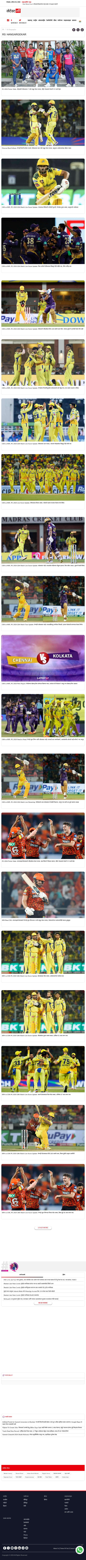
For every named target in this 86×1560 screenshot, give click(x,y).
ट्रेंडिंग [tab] (64, 1275)
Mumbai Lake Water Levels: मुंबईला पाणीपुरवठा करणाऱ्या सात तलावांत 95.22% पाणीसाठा (28, 1288)
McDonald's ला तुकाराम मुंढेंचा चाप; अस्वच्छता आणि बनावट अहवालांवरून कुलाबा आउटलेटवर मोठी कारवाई (31, 1299)
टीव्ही (25, 1506)
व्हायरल (74, 20)
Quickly (14, 23)
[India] (80, 22)
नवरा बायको (19, 1477)
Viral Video (48, 1477)
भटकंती (66, 1503)
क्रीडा (55, 20)
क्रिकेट (45, 1500)
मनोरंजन (60, 20)
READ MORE (43, 1303)
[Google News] (23, 1548)
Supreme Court (8, 1477)
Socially (22, 23)
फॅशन (65, 1506)
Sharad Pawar (19, 1474)
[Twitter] (78, 29)
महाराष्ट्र (30, 20)
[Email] (26, 1548)
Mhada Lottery (8, 1474)
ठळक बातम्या (7, 1518)
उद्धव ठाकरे (67, 1474)
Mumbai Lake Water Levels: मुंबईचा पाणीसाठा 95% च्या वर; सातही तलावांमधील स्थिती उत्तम (28, 1284)
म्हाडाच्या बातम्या (57, 1474)
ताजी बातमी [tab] (22, 1275)
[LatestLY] (14, 11)
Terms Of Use (64, 1549)
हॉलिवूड (25, 1503)
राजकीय (5, 1500)
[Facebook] (73, 29)
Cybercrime (65, 1477)
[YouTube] (12, 1548)
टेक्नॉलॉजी (49, 20)
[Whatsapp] (82, 29)
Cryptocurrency (29, 1477)
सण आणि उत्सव (68, 1512)
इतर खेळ (40, 1477)
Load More (43, 1228)
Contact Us (73, 1549)
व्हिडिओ (25, 1538)
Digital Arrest (46, 1474)
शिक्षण (5, 1506)
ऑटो (25, 1526)
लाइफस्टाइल (67, 20)
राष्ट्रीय (35, 20)
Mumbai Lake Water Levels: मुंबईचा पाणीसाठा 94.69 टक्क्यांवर (21, 1295)
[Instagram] (15, 1548)
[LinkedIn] (19, 1548)
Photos (26, 1535)
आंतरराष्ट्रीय (41, 20)
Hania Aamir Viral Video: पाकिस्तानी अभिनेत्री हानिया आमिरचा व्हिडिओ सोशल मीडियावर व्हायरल (37, 4)
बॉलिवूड (25, 1500)
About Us (56, 1549)
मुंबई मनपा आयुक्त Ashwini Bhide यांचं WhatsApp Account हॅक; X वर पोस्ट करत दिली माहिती (29, 1291)
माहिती (5, 1503)
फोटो (25, 1532)
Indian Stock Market (33, 1474)
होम (3, 30)
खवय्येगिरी (67, 1500)
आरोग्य (57, 1477)
